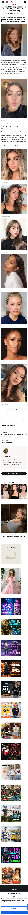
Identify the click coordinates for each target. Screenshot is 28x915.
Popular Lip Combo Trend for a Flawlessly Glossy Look (14, 537)
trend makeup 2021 (15, 422)
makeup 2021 (5, 417)
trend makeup (5, 422)
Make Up (14, 4)
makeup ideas (13, 417)
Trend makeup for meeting (8, 425)
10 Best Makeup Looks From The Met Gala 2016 (14, 502)
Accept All (14, 912)
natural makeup (19, 419)
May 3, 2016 (14, 500)
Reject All (14, 908)
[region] (14, 903)
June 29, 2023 (14, 534)
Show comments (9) (13, 473)
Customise (14, 905)
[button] (25, 2)
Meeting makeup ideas (7, 419)
